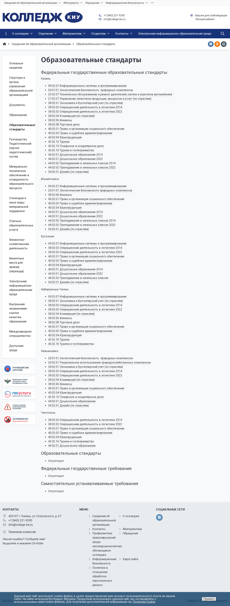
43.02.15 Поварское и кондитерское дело (76, 146)
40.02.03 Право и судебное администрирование (80, 133)
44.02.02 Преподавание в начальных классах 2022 (82, 167)
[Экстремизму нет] (19, 420)
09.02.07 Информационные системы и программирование (87, 85)
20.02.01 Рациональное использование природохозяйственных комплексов (99, 362)
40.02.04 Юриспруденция (65, 137)
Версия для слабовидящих (211, 15)
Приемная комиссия (22, 532)
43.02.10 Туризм (58, 141)
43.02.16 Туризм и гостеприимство (71, 150)
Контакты (98, 529)
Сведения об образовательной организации (104, 520)
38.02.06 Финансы (60, 120)
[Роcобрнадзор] (19, 381)
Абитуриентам (132, 529)
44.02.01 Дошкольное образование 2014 (75, 154)
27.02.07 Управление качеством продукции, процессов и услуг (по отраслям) (99, 98)
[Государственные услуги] (19, 394)
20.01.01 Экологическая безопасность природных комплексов (90, 90)
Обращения (130, 533)
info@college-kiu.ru (115, 19)
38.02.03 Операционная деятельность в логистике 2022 (85, 111)
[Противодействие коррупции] (19, 369)
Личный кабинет (205, 19)
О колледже (131, 516)
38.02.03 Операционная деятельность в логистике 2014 (85, 107)
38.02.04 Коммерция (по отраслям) (71, 116)
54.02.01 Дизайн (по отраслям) (68, 172)
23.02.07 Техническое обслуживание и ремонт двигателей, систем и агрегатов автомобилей (110, 94)
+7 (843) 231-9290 (114, 15)
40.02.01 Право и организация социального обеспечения (86, 128)
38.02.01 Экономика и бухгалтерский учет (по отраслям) (85, 103)
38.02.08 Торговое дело (64, 124)
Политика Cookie (144, 601)
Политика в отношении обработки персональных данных (102, 576)
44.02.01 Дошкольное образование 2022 (75, 159)
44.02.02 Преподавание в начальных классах (78, 278)
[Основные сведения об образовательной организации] (19, 407)
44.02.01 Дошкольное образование (72, 401)
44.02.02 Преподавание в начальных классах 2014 (82, 163)
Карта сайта (130, 559)
